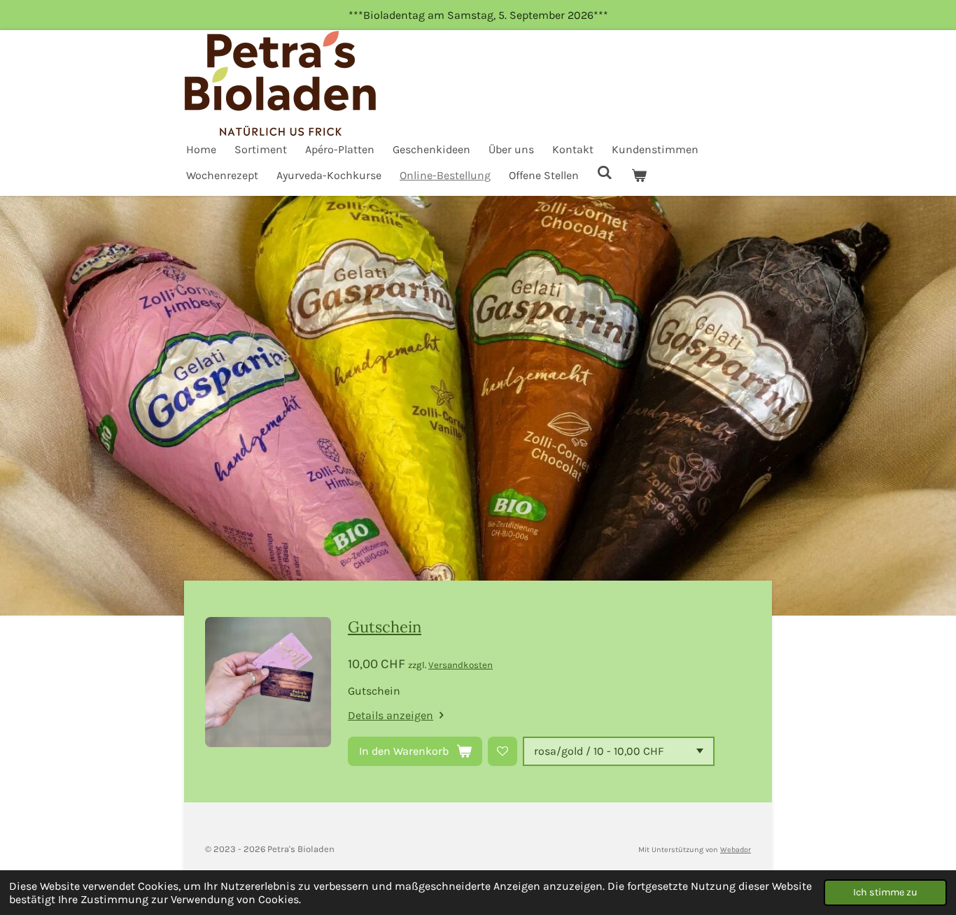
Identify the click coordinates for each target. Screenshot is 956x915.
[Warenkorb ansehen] (638, 175)
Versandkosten (460, 665)
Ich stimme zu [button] (885, 892)
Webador (735, 849)
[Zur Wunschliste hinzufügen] (502, 751)
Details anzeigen (390, 715)
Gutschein (384, 627)
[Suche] (604, 172)
